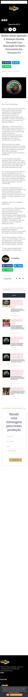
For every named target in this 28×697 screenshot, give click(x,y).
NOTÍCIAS (13, 303)
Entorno (13, 388)
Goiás (21, 320)
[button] (14, 14)
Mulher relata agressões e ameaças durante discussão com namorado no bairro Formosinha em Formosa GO (17, 378)
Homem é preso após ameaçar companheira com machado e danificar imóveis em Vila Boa (17, 344)
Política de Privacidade (16, 694)
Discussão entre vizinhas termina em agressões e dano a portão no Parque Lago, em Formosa (18, 360)
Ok (8, 694)
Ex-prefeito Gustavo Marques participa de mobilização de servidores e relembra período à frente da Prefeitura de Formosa (10, 2)
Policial (12, 306)
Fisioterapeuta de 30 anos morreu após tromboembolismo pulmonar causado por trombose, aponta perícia (18, 392)
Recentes (14, 295)
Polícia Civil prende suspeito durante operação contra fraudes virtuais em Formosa (18, 310)
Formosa (17, 320)
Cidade (12, 320)
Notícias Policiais (19, 303)
